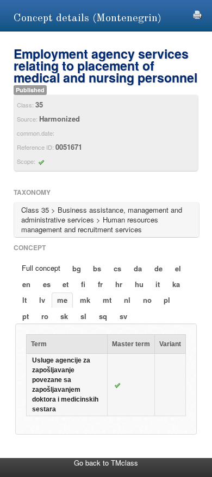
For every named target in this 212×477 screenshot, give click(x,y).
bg (76, 268)
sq (103, 316)
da (138, 268)
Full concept (41, 268)
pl (167, 300)
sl (83, 316)
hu (139, 284)
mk (85, 300)
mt (107, 300)
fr (100, 284)
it (157, 284)
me (62, 300)
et (65, 284)
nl (127, 300)
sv (123, 316)
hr (118, 284)
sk (64, 316)
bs (97, 268)
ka (176, 284)
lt (24, 300)
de (158, 268)
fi (83, 284)
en (26, 284)
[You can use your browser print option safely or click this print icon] (197, 13)
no (147, 300)
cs (117, 268)
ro (44, 316)
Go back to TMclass (106, 462)
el (178, 268)
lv (42, 300)
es (47, 284)
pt (25, 316)
